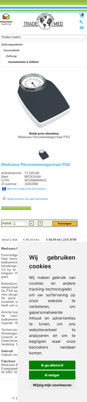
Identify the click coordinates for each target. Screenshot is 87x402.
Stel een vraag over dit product (26, 188)
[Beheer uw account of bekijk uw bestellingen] (82, 21)
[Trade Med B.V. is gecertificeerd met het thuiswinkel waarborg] (6, 19)
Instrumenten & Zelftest (23, 61)
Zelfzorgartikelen (12, 44)
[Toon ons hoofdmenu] (82, 27)
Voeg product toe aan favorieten (27, 198)
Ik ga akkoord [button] (52, 365)
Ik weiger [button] (52, 375)
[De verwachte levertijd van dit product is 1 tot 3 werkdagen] (16, 208)
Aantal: (7, 223)
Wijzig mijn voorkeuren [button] (52, 385)
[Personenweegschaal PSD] (44, 160)
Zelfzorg (11, 56)
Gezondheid (11, 50)
